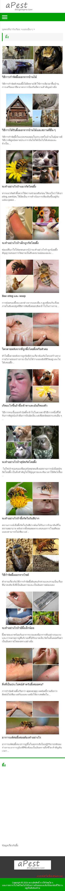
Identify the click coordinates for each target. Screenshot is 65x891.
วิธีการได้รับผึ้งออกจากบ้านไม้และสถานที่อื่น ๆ (29, 130)
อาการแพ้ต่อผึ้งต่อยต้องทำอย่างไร (21, 737)
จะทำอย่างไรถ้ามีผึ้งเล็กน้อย (18, 628)
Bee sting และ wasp (14, 296)
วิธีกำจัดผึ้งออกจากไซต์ (15, 574)
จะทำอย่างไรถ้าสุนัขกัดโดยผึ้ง (19, 462)
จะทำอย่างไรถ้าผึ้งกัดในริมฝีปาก (20, 518)
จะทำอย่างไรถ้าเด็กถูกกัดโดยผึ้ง (20, 243)
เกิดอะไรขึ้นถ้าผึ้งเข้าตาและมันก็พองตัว (24, 405)
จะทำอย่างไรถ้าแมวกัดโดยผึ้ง (19, 186)
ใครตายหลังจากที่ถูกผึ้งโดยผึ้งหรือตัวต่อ (25, 349)
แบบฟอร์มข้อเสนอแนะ (50, 876)
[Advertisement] (32, 55)
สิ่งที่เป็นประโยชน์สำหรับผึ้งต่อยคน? (22, 684)
